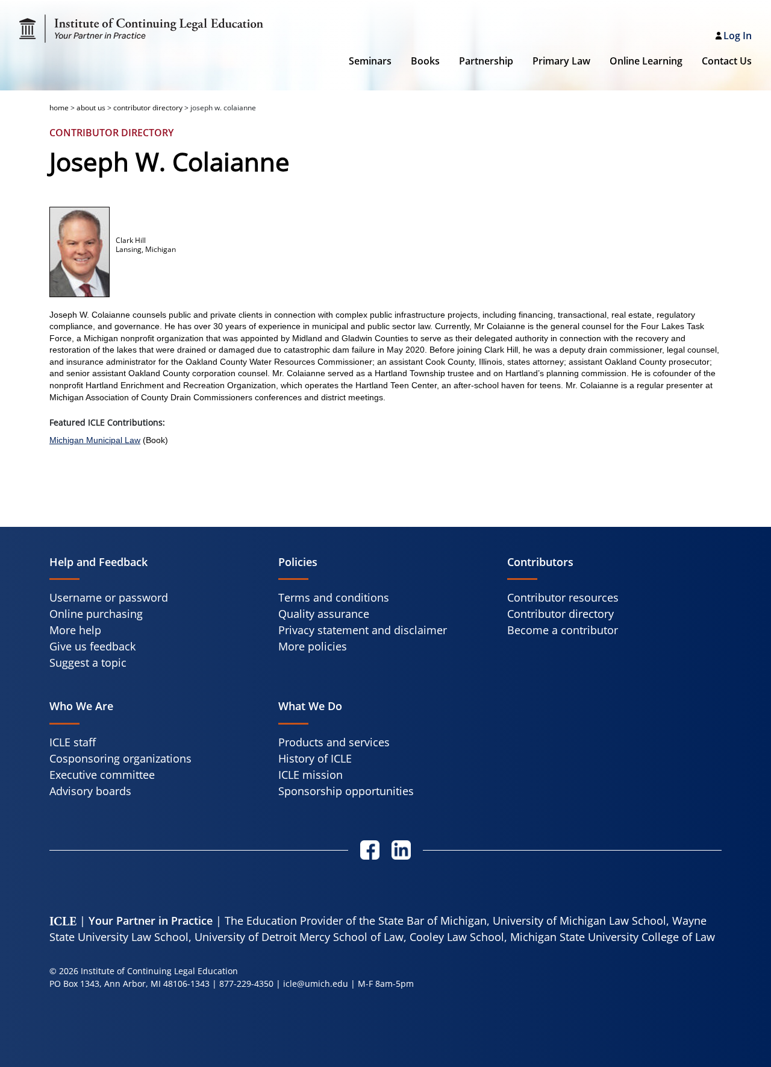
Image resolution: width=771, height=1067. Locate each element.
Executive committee (102, 774)
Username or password (108, 597)
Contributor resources (563, 597)
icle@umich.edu (315, 983)
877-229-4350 (246, 983)
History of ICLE (315, 758)
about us (90, 107)
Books (425, 61)
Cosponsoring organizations (120, 758)
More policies (312, 646)
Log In (737, 35)
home (59, 107)
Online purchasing (96, 614)
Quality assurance (323, 614)
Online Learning (646, 61)
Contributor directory (560, 614)
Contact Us (727, 61)
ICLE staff (72, 742)
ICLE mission (310, 774)
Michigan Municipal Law (94, 440)
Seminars (370, 61)
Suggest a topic (87, 662)
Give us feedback (92, 646)
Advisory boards (90, 791)
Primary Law (561, 61)
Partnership (486, 61)
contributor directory (148, 107)
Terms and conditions (333, 597)
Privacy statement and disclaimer (362, 630)
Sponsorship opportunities (346, 791)
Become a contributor (562, 630)
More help (75, 630)
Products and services (334, 742)
